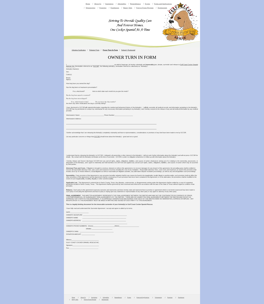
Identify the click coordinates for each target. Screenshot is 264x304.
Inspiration (109, 4)
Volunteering (90, 8)
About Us (97, 4)
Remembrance (135, 4)
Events (147, 4)
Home (88, 4)
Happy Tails (127, 8)
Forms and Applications (163, 4)
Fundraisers (115, 8)
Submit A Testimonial (128, 50)
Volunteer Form (94, 50)
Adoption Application (79, 50)
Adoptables (122, 4)
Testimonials (162, 8)
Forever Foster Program (144, 8)
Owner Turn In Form (110, 50)
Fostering (102, 8)
